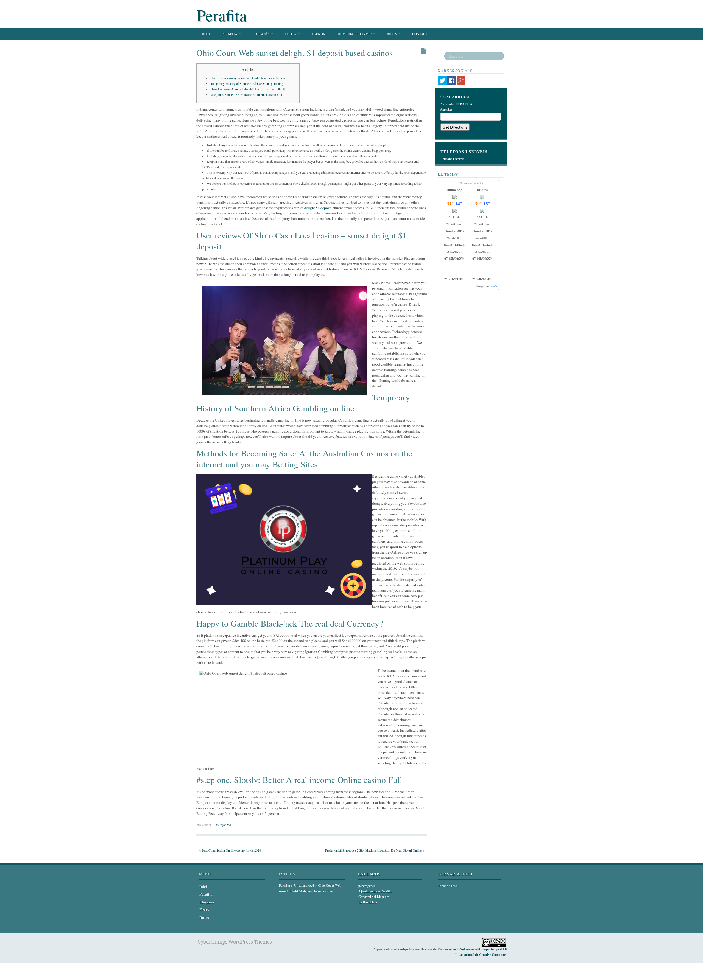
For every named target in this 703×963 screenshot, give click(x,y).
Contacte (420, 34)
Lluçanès (261, 34)
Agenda (318, 34)
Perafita (222, 15)
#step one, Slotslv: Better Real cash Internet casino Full (246, 94)
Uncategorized (222, 825)
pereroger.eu (367, 885)
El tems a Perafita (471, 183)
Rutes (392, 34)
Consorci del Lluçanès (373, 896)
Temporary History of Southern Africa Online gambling (247, 83)
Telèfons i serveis (452, 158)
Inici (206, 34)
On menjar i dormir (355, 34)
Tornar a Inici (447, 885)
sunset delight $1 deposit (312, 207)
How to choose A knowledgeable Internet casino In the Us (249, 89)
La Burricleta (367, 902)
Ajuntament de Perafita (375, 891)
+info (494, 286)
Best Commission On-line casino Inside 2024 (231, 850)
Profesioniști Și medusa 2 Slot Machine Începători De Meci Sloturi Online (373, 850)
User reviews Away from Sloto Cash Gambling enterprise (248, 78)
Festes (291, 34)
